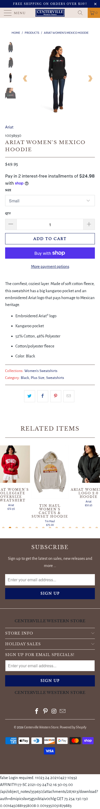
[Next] (90, 78)
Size (8, 190)
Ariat (9, 127)
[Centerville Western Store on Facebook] (37, 712)
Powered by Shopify (73, 727)
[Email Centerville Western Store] (63, 712)
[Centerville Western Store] (50, 13)
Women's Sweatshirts (40, 371)
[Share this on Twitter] (29, 396)
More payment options (50, 266)
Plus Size (37, 378)
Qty (8, 213)
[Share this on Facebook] (42, 396)
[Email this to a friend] (68, 396)
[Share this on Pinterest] (55, 396)
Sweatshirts (55, 378)
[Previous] (25, 78)
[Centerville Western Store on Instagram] (54, 712)
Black (25, 378)
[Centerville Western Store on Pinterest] (45, 712)
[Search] (82, 12)
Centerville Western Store (41, 727)
